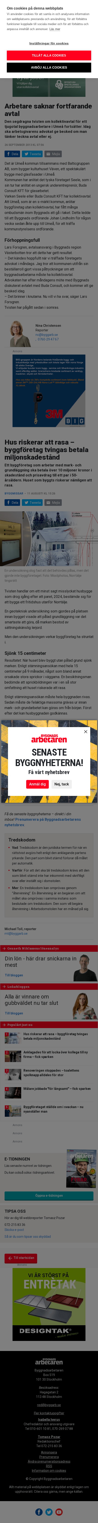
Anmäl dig (37, 784)
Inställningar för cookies (49, 43)
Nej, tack (61, 784)
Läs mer (54, 29)
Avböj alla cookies (49, 67)
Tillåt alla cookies (49, 55)
